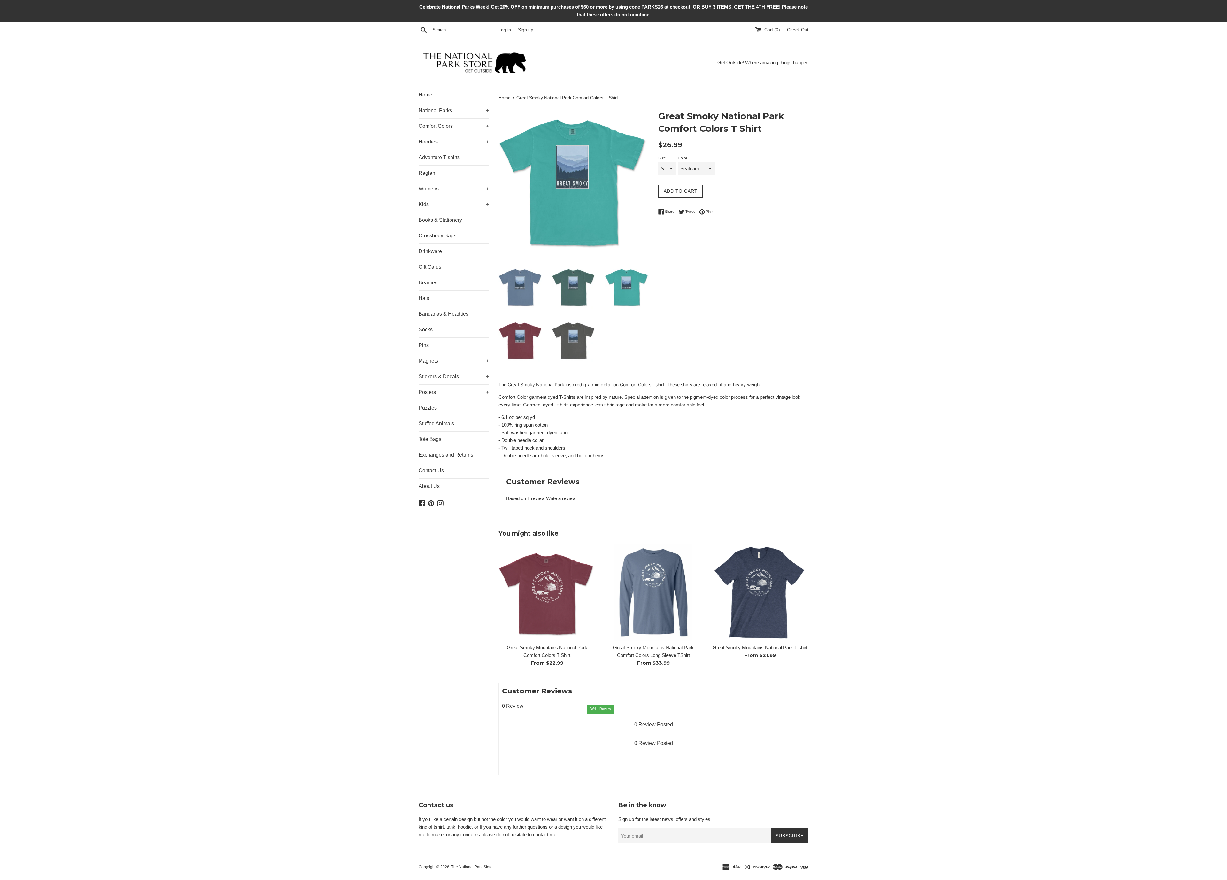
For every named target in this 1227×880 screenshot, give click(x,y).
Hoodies (454, 141)
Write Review (600, 709)
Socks (426, 329)
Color (682, 158)
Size (662, 158)
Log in (504, 29)
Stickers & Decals (454, 376)
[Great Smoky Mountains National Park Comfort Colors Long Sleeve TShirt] (653, 592)
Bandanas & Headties (443, 314)
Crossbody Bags (437, 235)
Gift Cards (430, 267)
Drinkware (430, 251)
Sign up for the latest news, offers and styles (664, 819)
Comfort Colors (454, 126)
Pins (424, 345)
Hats (424, 298)
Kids (454, 204)
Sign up (525, 29)
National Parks (454, 110)
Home (425, 94)
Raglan (427, 173)
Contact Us (431, 470)
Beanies (428, 282)
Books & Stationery (440, 220)
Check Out (797, 29)
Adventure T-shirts (439, 157)
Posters (454, 392)
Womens (454, 188)
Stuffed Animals (436, 423)
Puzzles (428, 408)
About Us (429, 486)
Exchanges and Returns (446, 455)
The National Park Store (472, 867)
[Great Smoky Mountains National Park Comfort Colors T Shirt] (546, 592)
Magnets (454, 361)
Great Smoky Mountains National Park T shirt (760, 647)
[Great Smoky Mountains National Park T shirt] (760, 592)
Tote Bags (430, 439)
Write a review (561, 498)
